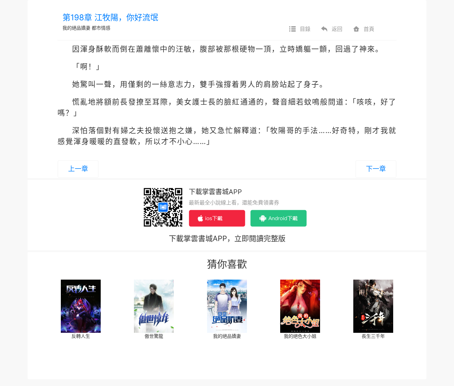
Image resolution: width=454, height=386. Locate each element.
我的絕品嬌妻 (76, 28)
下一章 (376, 169)
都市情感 (101, 28)
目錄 (305, 29)
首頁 (369, 29)
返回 (337, 29)
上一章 (78, 169)
